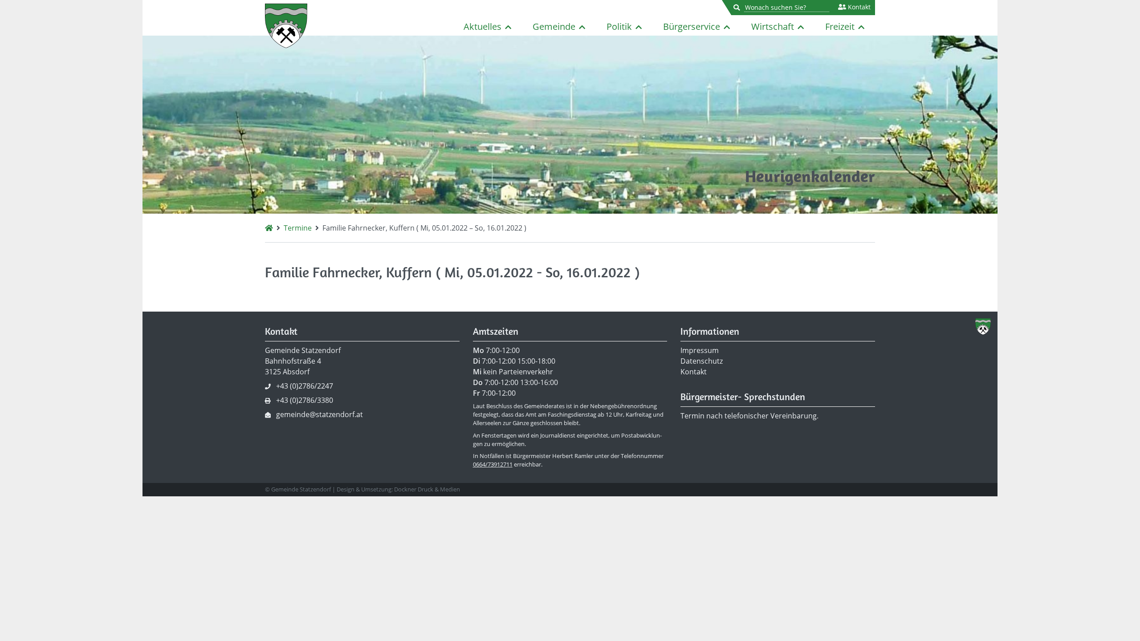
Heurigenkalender (810, 176)
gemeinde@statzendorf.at (319, 414)
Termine (298, 228)
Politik (619, 26)
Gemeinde (554, 26)
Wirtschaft (772, 26)
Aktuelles (482, 26)
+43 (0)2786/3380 (304, 400)
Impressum (699, 350)
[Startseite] (269, 228)
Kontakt (858, 7)
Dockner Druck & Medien (427, 489)
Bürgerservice (691, 26)
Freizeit (840, 26)
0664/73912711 (493, 464)
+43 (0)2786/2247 (304, 386)
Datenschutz (701, 361)
